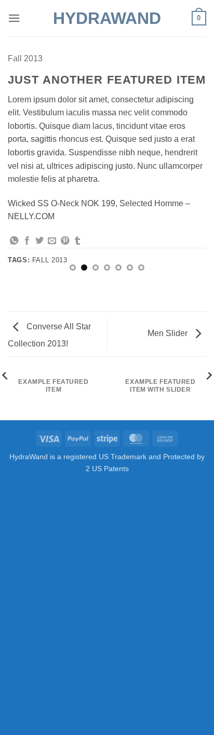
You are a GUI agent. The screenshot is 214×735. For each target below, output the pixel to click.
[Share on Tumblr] (77, 241)
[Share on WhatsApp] (14, 241)
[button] (14, 18)
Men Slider (169, 333)
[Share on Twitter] (39, 241)
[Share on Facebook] (27, 241)
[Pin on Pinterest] (65, 241)
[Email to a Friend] (52, 241)
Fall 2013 (25, 58)
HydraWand (107, 18)
